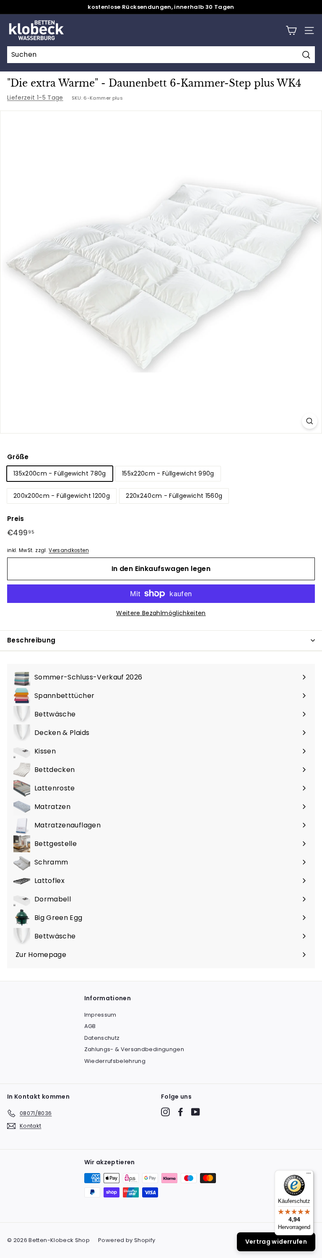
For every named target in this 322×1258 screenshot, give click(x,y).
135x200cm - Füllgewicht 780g (59, 473)
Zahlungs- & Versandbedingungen (134, 1049)
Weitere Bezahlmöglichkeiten (160, 613)
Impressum (100, 1015)
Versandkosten (69, 550)
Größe (18, 456)
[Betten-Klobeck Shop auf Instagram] (165, 1111)
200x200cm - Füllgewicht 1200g (61, 496)
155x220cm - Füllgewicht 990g (168, 473)
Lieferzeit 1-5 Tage (35, 97)
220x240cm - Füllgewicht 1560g (174, 496)
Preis (15, 518)
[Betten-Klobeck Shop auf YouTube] (195, 1111)
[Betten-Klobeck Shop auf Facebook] (180, 1111)
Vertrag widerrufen (276, 1241)
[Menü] (309, 1175)
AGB (90, 1026)
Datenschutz (102, 1038)
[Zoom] (309, 421)
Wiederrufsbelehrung (115, 1061)
